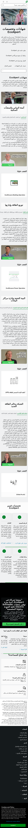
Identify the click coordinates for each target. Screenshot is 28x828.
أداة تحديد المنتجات (22, 737)
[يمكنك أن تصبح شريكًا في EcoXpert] (16, 55)
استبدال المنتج (23, 739)
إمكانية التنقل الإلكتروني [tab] (22, 413)
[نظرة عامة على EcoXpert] (18, 50)
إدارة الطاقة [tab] (6, 212)
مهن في (25, 760)
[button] (14, 624)
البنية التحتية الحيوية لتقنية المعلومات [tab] (20, 307)
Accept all (13, 825)
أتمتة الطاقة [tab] (25, 212)
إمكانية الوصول (23, 767)
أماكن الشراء (24, 751)
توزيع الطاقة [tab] (12, 212)
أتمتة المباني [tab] (23, 117)
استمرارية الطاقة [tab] (18, 212)
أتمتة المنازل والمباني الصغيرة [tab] (9, 117)
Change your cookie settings (13, 821)
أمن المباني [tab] (18, 117)
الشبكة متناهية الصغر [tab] (12, 413)
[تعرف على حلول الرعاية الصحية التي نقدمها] (19, 543)
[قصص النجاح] (8, 66)
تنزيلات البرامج (23, 735)
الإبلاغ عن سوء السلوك (21, 764)
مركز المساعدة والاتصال (21, 746)
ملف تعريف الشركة (22, 762)
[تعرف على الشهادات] (20, 66)
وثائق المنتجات (23, 732)
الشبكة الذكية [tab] (4, 413)
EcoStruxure (23, 778)
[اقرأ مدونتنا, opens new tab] (23, 649)
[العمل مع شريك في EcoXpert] (17, 61)
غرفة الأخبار (24, 769)
